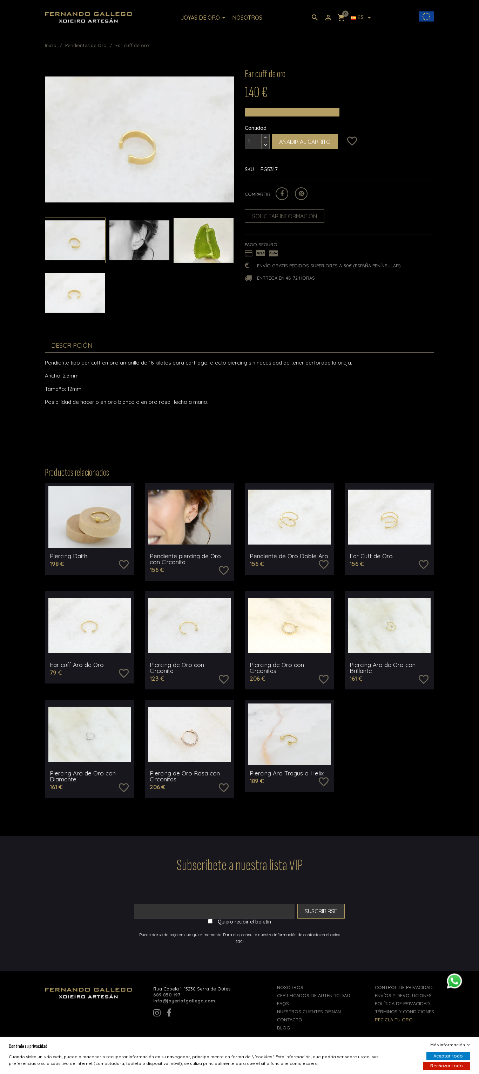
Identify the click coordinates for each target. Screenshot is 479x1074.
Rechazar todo (446, 1065)
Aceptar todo (448, 1056)
